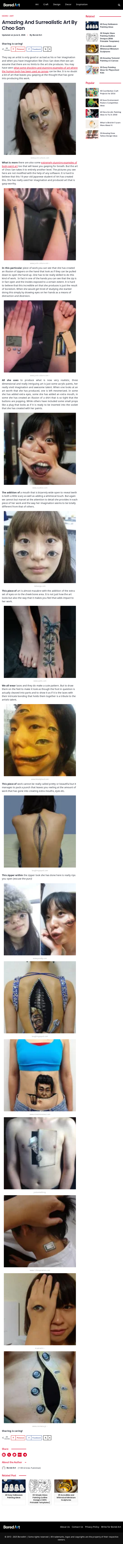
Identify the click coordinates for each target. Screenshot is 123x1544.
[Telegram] (25, 1455)
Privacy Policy (92, 1527)
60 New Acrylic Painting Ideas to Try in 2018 (110, 113)
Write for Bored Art (111, 1527)
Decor (68, 4)
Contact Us (77, 1527)
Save (20, 1455)
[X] (9, 1455)
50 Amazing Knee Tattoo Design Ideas (109, 134)
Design (56, 4)
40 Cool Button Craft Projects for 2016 (109, 92)
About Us (65, 1527)
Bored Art (37, 35)
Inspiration (82, 4)
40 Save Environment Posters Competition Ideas (109, 103)
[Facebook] (4, 1455)
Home (5, 16)
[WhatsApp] (14, 1455)
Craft (45, 4)
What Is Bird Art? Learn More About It (109, 123)
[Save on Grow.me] (55, 49)
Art (37, 4)
